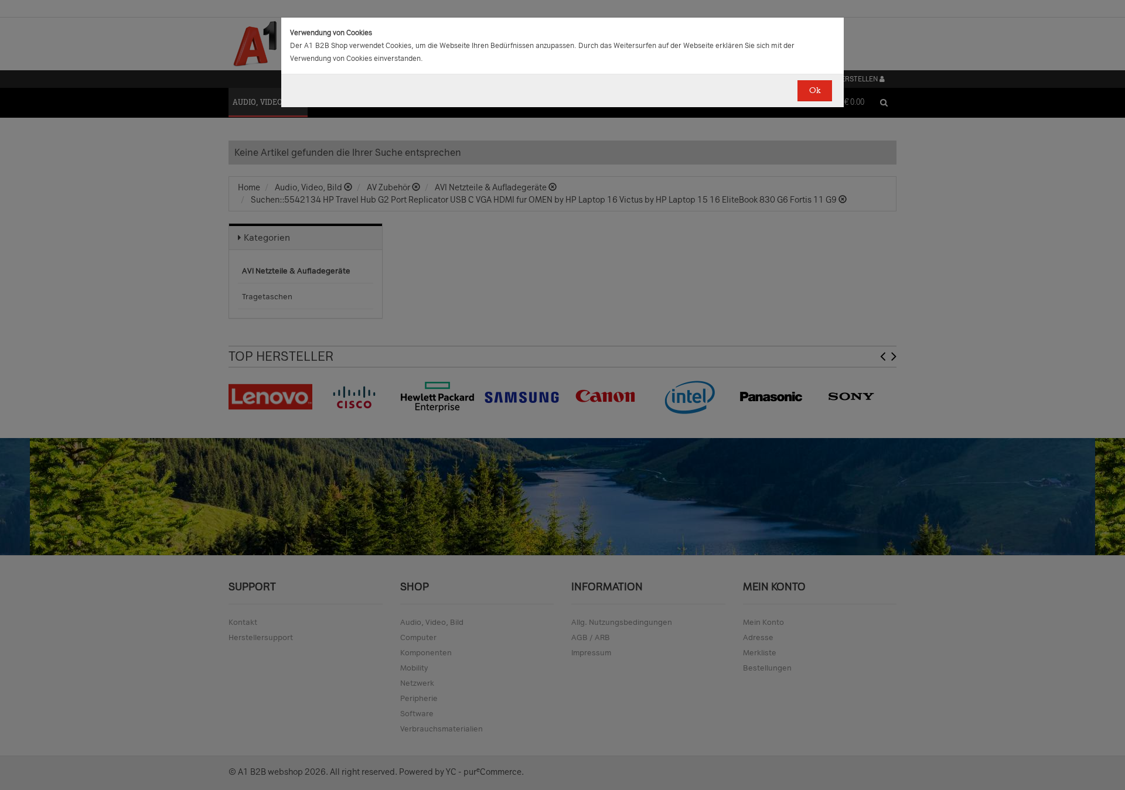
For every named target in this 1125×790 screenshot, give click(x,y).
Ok (814, 90)
